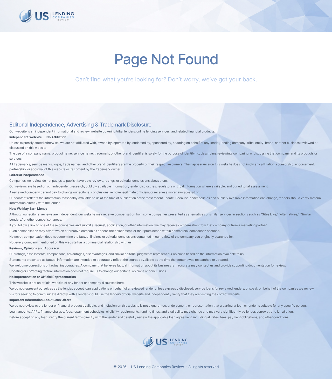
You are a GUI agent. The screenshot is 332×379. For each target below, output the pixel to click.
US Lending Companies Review (157, 366)
